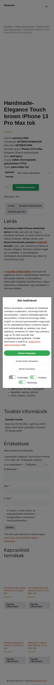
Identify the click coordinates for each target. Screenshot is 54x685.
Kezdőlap (8, 26)
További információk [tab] (30, 205)
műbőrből (41, 242)
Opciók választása (12, 605)
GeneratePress (40, 680)
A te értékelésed (13, 464)
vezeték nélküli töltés (18, 271)
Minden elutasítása (27, 369)
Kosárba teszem (26, 187)
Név (7, 486)
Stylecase (9, 5)
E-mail (8, 498)
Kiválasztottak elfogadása (27, 361)
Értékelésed (11, 469)
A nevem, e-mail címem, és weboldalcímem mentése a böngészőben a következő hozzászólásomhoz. (21, 515)
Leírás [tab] (11, 205)
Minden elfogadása (27, 353)
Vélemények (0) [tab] (16, 211)
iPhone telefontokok (24, 26)
